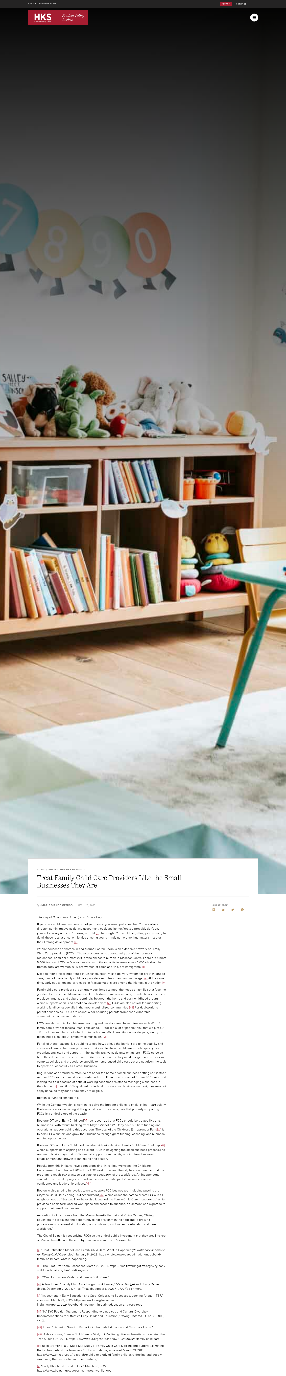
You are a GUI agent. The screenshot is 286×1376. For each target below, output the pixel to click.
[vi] (109, 1003)
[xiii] (88, 1183)
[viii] (105, 1037)
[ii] (75, 942)
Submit (226, 4)
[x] (38, 1366)
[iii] (144, 967)
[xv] (155, 1199)
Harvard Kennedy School (43, 3)
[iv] (145, 978)
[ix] (55, 1086)
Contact (241, 4)
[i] (97, 933)
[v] (164, 983)
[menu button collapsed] (254, 17)
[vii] (131, 1007)
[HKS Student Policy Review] (58, 17)
